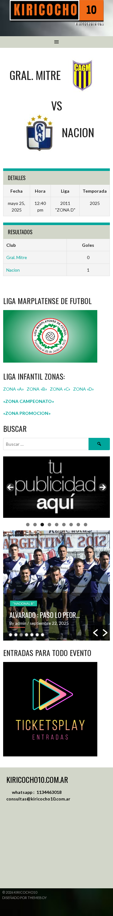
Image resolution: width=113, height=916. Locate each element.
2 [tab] (35, 524)
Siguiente (103, 487)
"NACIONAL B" (24, 603)
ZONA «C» (60, 389)
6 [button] (37, 635)
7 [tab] (71, 524)
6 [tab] (64, 524)
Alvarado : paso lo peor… (44, 615)
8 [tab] (78, 524)
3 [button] (21, 635)
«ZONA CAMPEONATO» (28, 401)
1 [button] (10, 635)
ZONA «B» (37, 389)
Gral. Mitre (16, 257)
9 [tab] (85, 524)
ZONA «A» (13, 389)
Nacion (13, 270)
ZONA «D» (84, 389)
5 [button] (32, 635)
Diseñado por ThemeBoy (24, 898)
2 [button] (16, 635)
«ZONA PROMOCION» (27, 413)
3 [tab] (42, 524)
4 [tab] (49, 524)
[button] (95, 633)
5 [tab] (56, 524)
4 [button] (26, 635)
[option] (56, 585)
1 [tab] (28, 524)
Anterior (10, 487)
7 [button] (42, 635)
